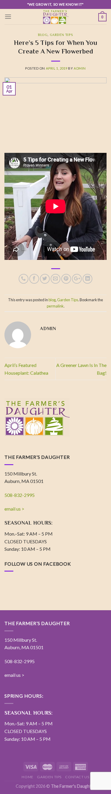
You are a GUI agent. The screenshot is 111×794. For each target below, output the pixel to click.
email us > (14, 508)
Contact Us (77, 777)
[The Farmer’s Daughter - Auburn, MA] (55, 16)
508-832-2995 (19, 495)
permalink (55, 306)
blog (42, 35)
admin (80, 68)
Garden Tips (61, 35)
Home (27, 777)
